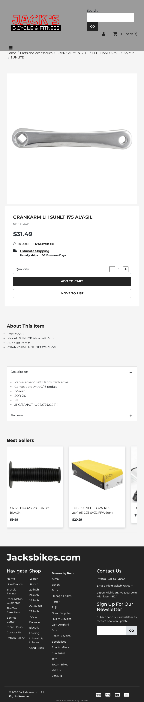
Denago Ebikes (61, 596)
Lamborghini (60, 624)
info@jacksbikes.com (119, 585)
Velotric (57, 670)
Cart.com (84, 700)
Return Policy (16, 638)
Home (11, 578)
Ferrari (56, 601)
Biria (55, 590)
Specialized (59, 641)
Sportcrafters (60, 647)
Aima (55, 579)
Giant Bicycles (61, 613)
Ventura (57, 675)
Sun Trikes (58, 653)
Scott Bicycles (61, 636)
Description (19, 371)
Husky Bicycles (61, 618)
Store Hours (14, 627)
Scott (55, 630)
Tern (54, 658)
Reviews (17, 415)
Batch (56, 584)
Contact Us (14, 632)
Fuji (54, 607)
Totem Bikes (60, 664)
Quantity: (22, 269)
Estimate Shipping (34, 251)
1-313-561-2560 (115, 578)
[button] (103, 34)
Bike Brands (14, 584)
